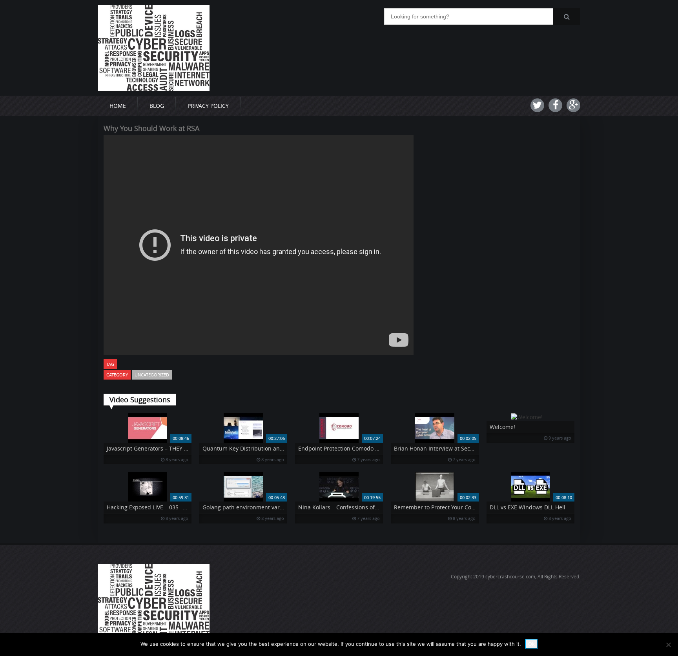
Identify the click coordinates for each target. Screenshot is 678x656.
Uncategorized (152, 375)
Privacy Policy (208, 105)
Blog (156, 105)
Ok (531, 644)
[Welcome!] (530, 417)
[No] (668, 645)
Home (117, 105)
